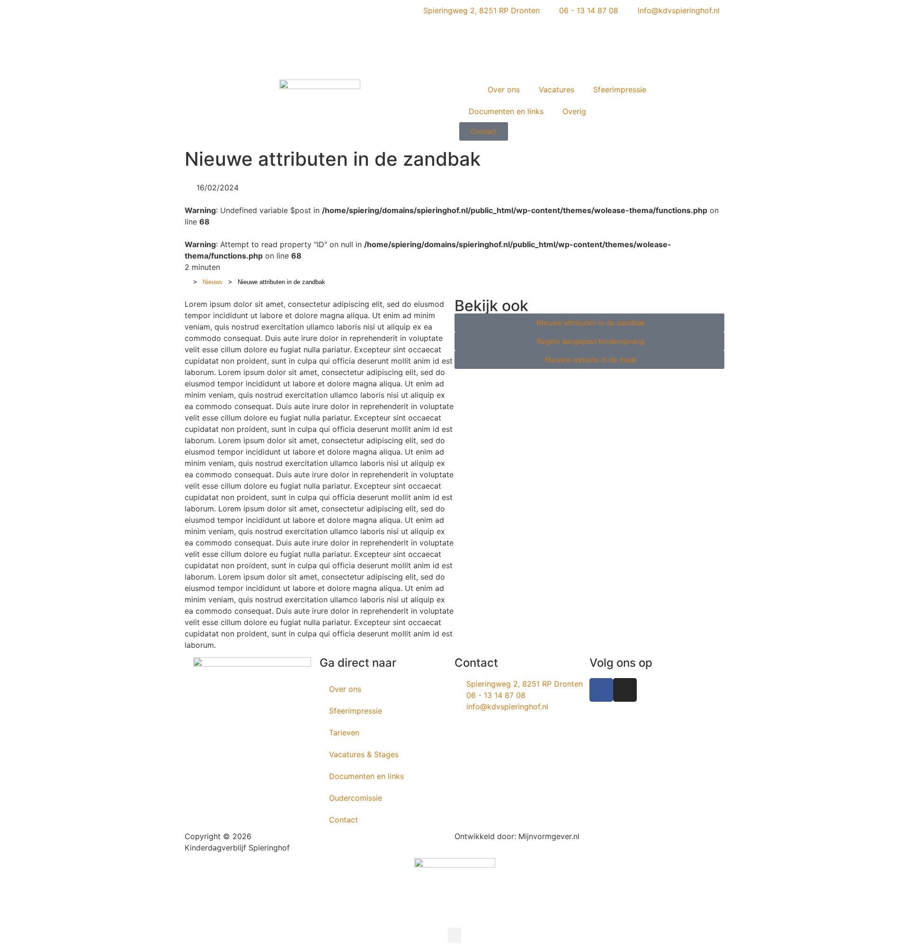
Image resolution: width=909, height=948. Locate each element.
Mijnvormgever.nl (548, 836)
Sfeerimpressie (619, 89)
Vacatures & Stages (364, 754)
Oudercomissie (355, 798)
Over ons (504, 89)
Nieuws (213, 282)
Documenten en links (506, 111)
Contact (343, 819)
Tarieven (344, 732)
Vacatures (556, 89)
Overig (574, 111)
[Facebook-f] (601, 690)
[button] (454, 935)
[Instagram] (625, 690)
